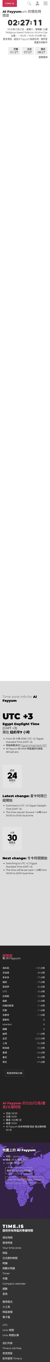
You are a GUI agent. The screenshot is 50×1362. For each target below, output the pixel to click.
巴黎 (14, 51)
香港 (4, 1052)
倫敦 (4, 1001)
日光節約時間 (10, 1258)
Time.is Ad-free (11, 1348)
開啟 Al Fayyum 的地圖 (19, 1170)
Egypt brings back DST (34, 745)
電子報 (6, 1317)
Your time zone (11, 1247)
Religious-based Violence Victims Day (27, 32)
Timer (6, 1273)
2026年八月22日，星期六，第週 (27, 29)
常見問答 (7, 1353)
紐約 (4, 982)
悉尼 (4, 1062)
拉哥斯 (5, 996)
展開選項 (43, 57)
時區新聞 (7, 1312)
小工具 (6, 1306)
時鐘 (5, 1263)
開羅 (4, 1029)
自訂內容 (7, 1343)
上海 (4, 1043)
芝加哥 (5, 972)
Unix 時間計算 (10, 1335)
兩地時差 (7, 1242)
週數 (5, 1288)
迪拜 (4, 1034)
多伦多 (5, 977)
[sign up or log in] (37, 4)
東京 (41, 51)
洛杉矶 (5, 968)
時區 (5, 1253)
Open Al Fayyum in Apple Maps (24, 1180)
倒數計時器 (8, 1268)
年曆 (5, 1278)
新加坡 (5, 1048)
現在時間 (7, 1237)
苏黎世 (5, 1015)
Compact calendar (14, 1283)
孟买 (4, 1038)
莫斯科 (5, 1019)
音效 (5, 1294)
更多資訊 (7, 39)
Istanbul (7, 1024)
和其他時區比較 (14, 1073)
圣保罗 (5, 987)
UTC (4, 991)
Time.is (9, 3)
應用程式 (7, 1301)
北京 (28, 51)
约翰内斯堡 (8, 1005)
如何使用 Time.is (12, 1358)
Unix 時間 (8, 1330)
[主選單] (46, 3)
